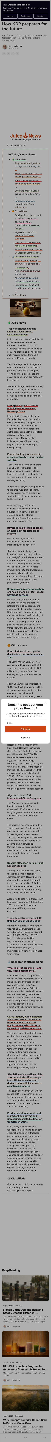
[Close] (45, 703)
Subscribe (25, 729)
